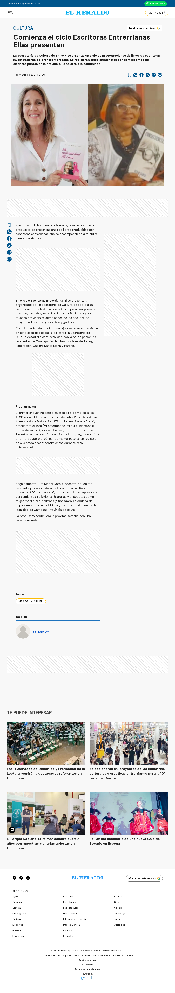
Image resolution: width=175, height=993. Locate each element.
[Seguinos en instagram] (21, 878)
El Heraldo (41, 632)
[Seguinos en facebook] (28, 878)
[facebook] (141, 75)
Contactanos (157, 3)
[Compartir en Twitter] (148, 75)
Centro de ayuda (87, 960)
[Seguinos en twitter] (14, 878)
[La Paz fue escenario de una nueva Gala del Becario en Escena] (129, 813)
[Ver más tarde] (129, 75)
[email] (154, 75)
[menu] (10, 12)
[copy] (160, 75)
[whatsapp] (135, 75)
